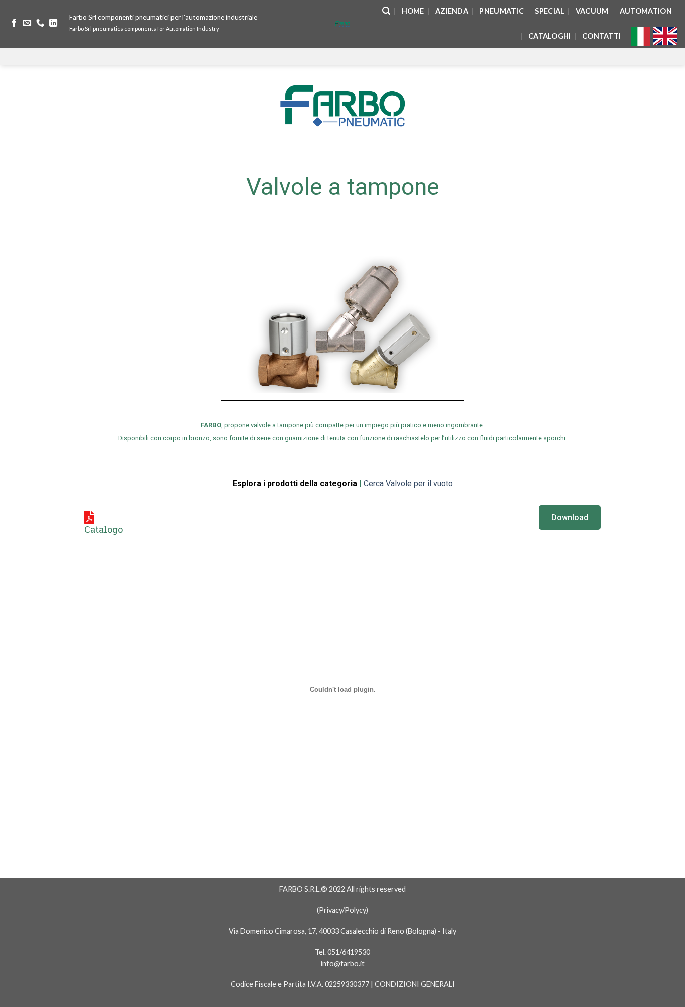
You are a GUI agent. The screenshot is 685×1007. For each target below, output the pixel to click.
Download (569, 517)
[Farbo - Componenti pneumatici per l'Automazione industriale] (342, 24)
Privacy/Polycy (342, 910)
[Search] (386, 11)
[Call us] (40, 23)
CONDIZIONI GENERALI (415, 984)
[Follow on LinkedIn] (53, 23)
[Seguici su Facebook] (14, 23)
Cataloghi (549, 36)
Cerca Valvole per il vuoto (407, 483)
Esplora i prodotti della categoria (295, 483)
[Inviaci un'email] (27, 23)
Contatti (601, 36)
